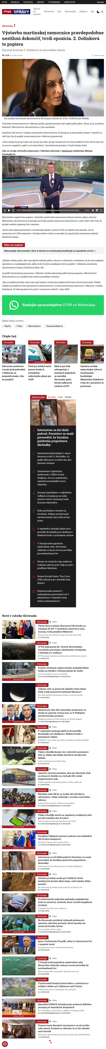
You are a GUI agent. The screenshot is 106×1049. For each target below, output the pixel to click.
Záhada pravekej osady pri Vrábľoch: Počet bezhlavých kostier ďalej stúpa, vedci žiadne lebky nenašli (64, 881)
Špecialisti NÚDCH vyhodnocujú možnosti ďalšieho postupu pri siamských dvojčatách (65, 1006)
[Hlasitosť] (92, 210)
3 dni (60, 397)
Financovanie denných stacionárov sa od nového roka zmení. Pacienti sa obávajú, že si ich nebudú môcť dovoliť (64, 1028)
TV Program (54, 2)
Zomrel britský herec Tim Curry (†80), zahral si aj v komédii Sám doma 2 (53, 579)
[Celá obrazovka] (101, 210)
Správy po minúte (36, 11)
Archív (40, 2)
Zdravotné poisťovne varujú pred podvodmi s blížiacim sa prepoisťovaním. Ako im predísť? (13, 373)
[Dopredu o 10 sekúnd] (13, 210)
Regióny (83, 11)
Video (54, 622)
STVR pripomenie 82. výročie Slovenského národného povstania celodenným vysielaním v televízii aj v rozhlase (62, 649)
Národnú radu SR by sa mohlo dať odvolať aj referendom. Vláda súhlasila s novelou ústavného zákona (64, 796)
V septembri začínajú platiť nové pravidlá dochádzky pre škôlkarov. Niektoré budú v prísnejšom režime (55, 532)
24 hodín (52, 397)
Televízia (28, 2)
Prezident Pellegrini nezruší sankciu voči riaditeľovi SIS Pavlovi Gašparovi (65, 837)
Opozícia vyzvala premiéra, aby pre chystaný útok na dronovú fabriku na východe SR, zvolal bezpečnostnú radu (64, 775)
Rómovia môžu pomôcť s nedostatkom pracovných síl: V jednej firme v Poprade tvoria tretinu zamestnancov (53, 595)
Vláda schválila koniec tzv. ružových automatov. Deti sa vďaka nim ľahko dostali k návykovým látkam (63, 754)
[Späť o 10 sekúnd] (4, 210)
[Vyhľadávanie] (102, 12)
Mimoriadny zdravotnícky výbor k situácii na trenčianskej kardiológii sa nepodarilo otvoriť (49, 250)
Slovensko (49, 11)
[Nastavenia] (97, 210)
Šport (93, 11)
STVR (4, 2)
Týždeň (68, 397)
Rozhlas (15, 2)
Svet (59, 11)
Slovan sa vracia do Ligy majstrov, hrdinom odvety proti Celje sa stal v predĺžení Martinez (55, 565)
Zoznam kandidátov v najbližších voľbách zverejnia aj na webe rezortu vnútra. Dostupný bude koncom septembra (54, 497)
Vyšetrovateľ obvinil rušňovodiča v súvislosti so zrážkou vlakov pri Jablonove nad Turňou (63, 985)
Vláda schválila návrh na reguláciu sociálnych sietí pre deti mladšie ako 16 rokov (65, 816)
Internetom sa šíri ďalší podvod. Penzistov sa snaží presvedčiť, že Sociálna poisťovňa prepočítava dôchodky (55, 437)
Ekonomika (70, 11)
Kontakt (100, 2)
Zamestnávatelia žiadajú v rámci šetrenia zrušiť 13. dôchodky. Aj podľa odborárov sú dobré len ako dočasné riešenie (54, 458)
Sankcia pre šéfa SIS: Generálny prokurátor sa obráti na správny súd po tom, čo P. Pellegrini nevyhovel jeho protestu (62, 712)
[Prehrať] (9, 210)
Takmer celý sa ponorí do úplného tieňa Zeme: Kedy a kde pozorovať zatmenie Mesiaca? (62, 690)
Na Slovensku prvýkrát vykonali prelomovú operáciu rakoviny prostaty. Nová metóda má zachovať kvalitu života (61, 923)
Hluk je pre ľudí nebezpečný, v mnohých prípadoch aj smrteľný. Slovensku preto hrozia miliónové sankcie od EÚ (64, 376)
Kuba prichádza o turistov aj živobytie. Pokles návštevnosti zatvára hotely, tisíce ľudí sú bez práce (53, 515)
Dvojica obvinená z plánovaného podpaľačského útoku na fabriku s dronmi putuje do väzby (63, 669)
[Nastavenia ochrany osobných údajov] (5, 1044)
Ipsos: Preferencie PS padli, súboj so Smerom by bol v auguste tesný (65, 943)
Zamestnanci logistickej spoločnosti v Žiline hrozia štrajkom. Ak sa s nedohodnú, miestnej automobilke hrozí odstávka (52, 478)
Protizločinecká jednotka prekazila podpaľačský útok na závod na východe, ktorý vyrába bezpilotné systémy (65, 902)
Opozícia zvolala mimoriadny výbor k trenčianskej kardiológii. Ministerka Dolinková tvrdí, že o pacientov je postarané (92, 376)
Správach (67, 150)
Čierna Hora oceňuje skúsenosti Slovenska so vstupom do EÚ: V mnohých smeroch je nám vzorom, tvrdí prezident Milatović (62, 628)
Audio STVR (69, 2)
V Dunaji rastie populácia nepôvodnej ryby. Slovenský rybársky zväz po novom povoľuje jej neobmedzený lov (54, 548)
